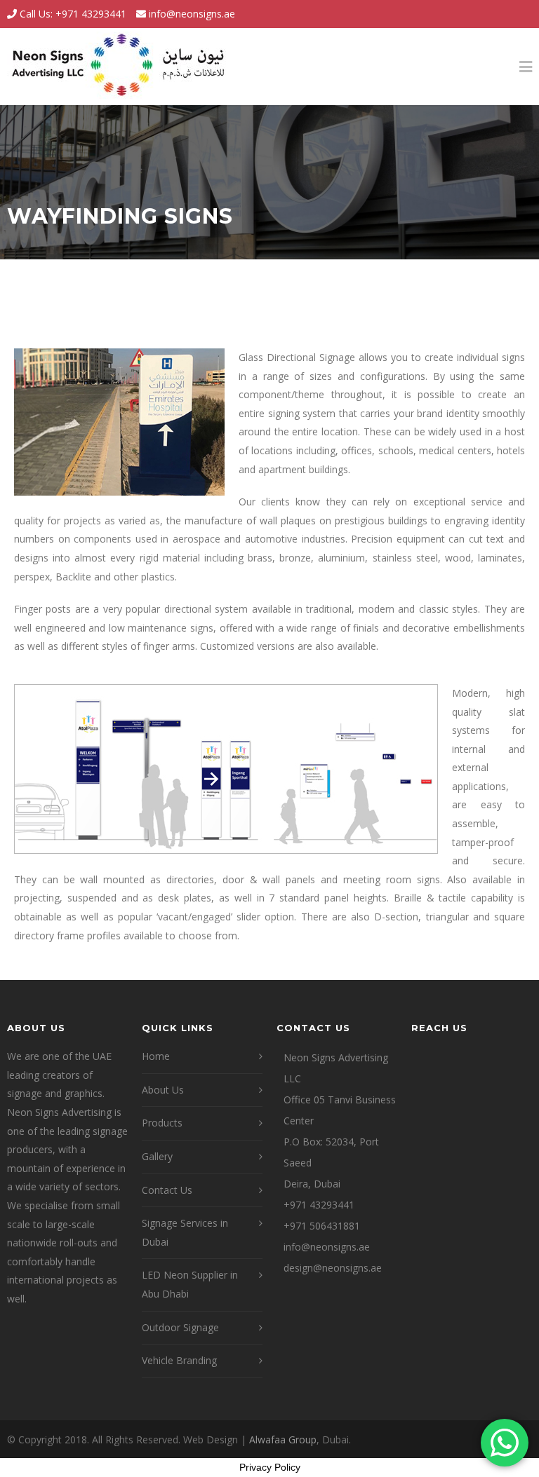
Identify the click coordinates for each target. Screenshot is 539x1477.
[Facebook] (462, 14)
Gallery (157, 1156)
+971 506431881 (322, 1225)
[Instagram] (490, 14)
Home (156, 1056)
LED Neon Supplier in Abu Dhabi (190, 1284)
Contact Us (167, 1190)
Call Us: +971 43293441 (71, 13)
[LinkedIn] (518, 14)
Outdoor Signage (180, 1327)
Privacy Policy (269, 1467)
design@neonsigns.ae (333, 1267)
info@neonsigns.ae (192, 13)
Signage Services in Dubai (185, 1232)
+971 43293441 (319, 1204)
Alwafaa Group (283, 1439)
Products (162, 1122)
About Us (163, 1089)
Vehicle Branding (179, 1360)
